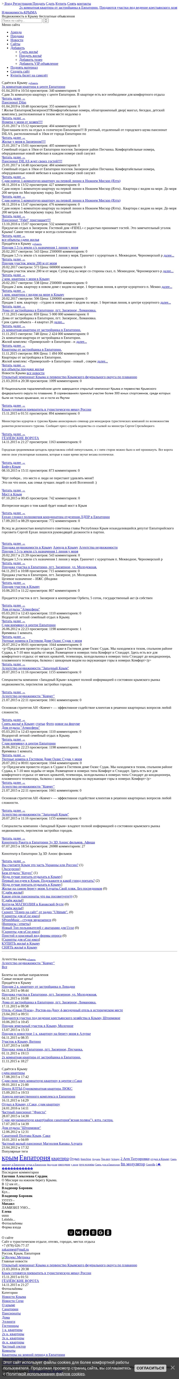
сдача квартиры (13, 1073)
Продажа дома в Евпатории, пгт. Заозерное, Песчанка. (42, 1049)
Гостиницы (10, 1326)
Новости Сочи (13, 1301)
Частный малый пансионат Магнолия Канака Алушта (42, 1143)
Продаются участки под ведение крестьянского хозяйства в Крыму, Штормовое (61, 1018)
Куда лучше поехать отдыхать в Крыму (32, 877)
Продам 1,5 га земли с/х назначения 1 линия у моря (40, 247)
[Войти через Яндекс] (93, 1232)
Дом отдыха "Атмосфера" (21, 609)
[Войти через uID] (71, 1232)
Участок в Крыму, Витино (21, 1041)
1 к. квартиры (12, 1330)
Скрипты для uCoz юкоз (21, 916)
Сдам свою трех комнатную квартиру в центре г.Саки (42, 1081)
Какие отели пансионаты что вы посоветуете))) (37, 896)
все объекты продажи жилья (23, 369)
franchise (86, 1159)
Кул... (17, 1190)
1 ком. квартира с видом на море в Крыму (33, 294)
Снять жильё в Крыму (18, 724)
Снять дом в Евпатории (107, 1164)
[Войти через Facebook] (86, 1232)
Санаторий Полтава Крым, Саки (26, 1136)
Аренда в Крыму (65, 547)
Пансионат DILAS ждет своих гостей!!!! (32, 161)
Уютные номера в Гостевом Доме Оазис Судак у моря (42, 641)
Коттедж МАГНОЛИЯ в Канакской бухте (33, 904)
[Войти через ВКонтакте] (78, 1232)
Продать (39, 3)
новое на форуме (67, 724)
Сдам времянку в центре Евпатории (29, 625)
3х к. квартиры (13, 1338)
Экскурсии (11, 869)
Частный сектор (14, 1346)
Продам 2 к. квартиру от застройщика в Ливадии (38, 986)
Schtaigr (115, 1159)
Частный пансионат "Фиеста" (24, 1112)
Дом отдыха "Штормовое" (21, 1128)
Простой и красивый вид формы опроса (32, 935)
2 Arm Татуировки (135, 1159)
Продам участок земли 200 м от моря (29, 263)
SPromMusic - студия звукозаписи (26, 920)
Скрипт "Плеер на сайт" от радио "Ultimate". (35, 912)
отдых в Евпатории (36, 1164)
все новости (36, 373)
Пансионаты (11, 1313)
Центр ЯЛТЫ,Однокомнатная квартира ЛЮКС (37, 1088)
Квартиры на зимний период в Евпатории (33, 1355)
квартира (60, 1158)
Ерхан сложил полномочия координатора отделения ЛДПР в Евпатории (56, 517)
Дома (6, 1317)
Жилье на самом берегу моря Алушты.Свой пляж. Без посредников (52, 888)
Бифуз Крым (11, 466)
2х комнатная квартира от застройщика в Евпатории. (48, 7)
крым (10, 1157)
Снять (71, 3)
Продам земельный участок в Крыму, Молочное (37, 1026)
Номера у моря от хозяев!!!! (22, 122)
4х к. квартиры (13, 1342)
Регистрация (23, 3)
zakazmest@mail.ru (15, 1249)
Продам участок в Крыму (21, 586)
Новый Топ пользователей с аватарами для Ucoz (38, 928)
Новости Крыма (14, 1297)
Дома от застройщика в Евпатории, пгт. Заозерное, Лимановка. (49, 310)
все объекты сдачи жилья (20, 239)
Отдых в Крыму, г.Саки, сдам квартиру (31, 1104)
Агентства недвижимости (98, 547)
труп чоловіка (86, 1164)
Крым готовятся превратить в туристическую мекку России (46, 409)
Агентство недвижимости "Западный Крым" (35, 668)
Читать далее (13, 98)
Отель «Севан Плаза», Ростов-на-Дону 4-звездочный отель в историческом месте (62, 1010)
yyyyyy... (17, 1198)
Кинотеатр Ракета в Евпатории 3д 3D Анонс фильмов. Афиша (48, 842)
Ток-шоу (105, 1159)
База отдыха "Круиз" (17, 873)
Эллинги (8, 1321)
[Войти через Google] (100, 1232)
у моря (74, 1164)
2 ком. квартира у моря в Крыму (26, 279)
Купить (60, 3)
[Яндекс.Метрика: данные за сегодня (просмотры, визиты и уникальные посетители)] (16, 1257)
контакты (84, 3)
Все (4, 967)
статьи (40, 724)
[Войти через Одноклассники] (108, 1232)
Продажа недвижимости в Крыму (27, 547)
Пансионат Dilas (14, 102)
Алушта (96, 1159)
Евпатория (34, 1157)
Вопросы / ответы (16, 924)
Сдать (50, 3)
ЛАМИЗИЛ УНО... (16, 1205)
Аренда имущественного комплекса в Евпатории (38, 1096)
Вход (8, 3)
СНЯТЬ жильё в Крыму (19, 947)
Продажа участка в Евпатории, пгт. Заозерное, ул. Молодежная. (49, 567)
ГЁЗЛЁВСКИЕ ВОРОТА (20, 438)
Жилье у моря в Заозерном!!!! (24, 141)
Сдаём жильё (12, 892)
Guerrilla (150, 1164)
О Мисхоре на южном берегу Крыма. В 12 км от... (29, 1180)
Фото (50, 724)
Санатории (10, 1309)
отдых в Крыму (160, 1159)
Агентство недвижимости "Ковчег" (28, 696)
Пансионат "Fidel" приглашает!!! (26, 220)
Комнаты (8, 1350)
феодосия (52, 1164)
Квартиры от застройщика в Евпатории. (32, 349)
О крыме (8, 1305)
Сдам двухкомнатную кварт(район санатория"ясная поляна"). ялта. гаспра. (57, 1120)
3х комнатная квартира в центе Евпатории (33, 86)
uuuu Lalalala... (8, 1215)
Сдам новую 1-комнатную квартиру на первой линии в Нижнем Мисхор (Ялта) (61, 181)
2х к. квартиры (13, 1334)
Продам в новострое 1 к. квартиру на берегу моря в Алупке (46, 1034)
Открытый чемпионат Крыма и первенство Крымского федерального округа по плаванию (69, 377)
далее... (169, 255)
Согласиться (150, 1368)
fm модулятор (133, 1164)
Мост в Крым (12, 494)
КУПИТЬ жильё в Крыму (21, 943)
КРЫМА (19, 12)
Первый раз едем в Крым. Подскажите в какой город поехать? (48, 880)
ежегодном (64, 1164)
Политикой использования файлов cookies (45, 1374)
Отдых (75, 1159)
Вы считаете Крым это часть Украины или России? (40, 865)
